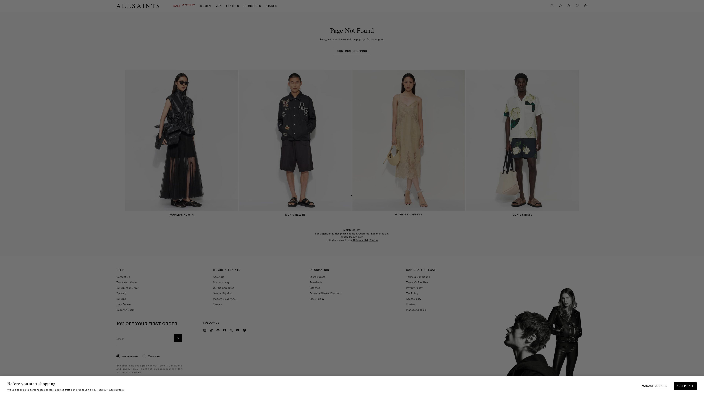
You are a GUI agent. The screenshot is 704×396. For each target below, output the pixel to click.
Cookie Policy (116, 389)
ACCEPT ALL (685, 385)
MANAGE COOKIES (654, 386)
